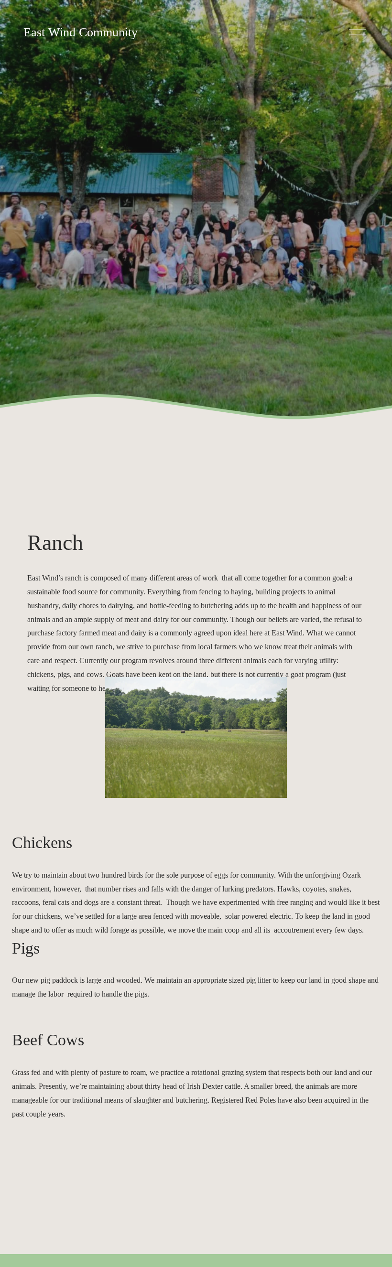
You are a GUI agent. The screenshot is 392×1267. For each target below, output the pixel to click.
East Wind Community (80, 32)
